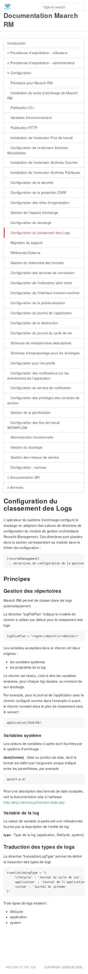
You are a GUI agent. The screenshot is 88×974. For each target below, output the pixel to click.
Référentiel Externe (24, 252)
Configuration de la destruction (33, 323)
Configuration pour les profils (32, 363)
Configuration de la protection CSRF (38, 192)
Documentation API (24, 477)
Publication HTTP (23, 127)
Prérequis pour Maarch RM (31, 82)
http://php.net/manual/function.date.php (34, 802)
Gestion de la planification (29, 412)
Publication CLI (21, 107)
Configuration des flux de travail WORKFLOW (33, 425)
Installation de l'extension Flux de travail (41, 137)
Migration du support (25, 242)
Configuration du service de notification (40, 387)
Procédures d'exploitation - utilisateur (38, 52)
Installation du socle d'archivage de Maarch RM (42, 95)
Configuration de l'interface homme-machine (44, 292)
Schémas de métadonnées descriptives (40, 343)
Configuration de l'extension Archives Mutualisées (37, 150)
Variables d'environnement (30, 117)
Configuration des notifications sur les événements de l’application (38, 376)
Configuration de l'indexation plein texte (40, 282)
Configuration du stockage (30, 222)
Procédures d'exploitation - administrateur (42, 62)
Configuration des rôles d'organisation (39, 202)
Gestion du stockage (25, 447)
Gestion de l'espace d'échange (33, 212)
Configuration (20, 72)
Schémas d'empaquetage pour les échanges (44, 353)
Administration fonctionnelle (31, 437)
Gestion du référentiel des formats (36, 262)
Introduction (16, 43)
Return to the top (21, 967)
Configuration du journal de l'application (40, 313)
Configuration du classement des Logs (39, 232)
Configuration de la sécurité (31, 182)
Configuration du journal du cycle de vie (40, 333)
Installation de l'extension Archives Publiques (44, 172)
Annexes (16, 487)
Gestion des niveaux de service (34, 457)
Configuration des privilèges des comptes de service (43, 400)
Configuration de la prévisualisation (37, 302)
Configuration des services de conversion (41, 272)
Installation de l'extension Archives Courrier (43, 162)
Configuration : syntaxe (27, 467)
